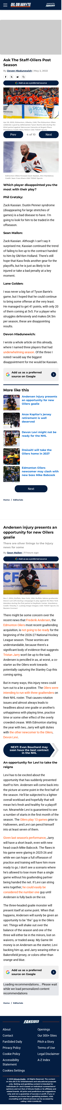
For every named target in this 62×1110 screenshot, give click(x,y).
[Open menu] (5, 5)
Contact (8, 1035)
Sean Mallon (14, 552)
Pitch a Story (46, 1041)
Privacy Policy (12, 1047)
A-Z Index (44, 1060)
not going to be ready (35, 630)
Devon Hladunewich (19, 70)
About (7, 1029)
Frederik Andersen (38, 620)
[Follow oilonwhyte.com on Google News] (53, 374)
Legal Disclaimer (48, 1054)
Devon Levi (10, 737)
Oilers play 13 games (33, 819)
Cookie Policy (11, 1054)
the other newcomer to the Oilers (31, 732)
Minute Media (19, 1079)
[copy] (23, 77)
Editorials (18, 500)
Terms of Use (46, 1047)
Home (6, 500)
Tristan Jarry (12, 654)
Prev (13, 134)
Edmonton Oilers (14, 625)
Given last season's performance (24, 837)
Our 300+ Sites (47, 1035)
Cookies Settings (14, 1070)
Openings (44, 1029)
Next (49, 134)
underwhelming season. (19, 352)
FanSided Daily (12, 1041)
